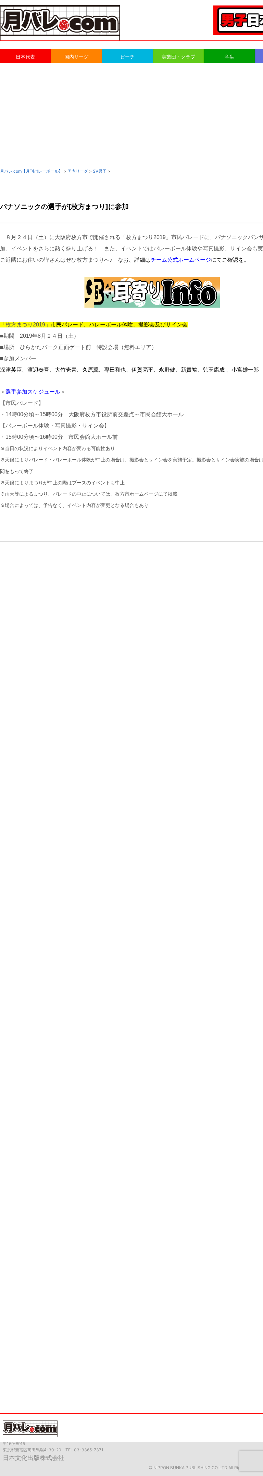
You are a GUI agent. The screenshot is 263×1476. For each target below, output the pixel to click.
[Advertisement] (131, 115)
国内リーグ (76, 57)
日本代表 (25, 57)
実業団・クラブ (178, 57)
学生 (229, 57)
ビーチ (127, 57)
